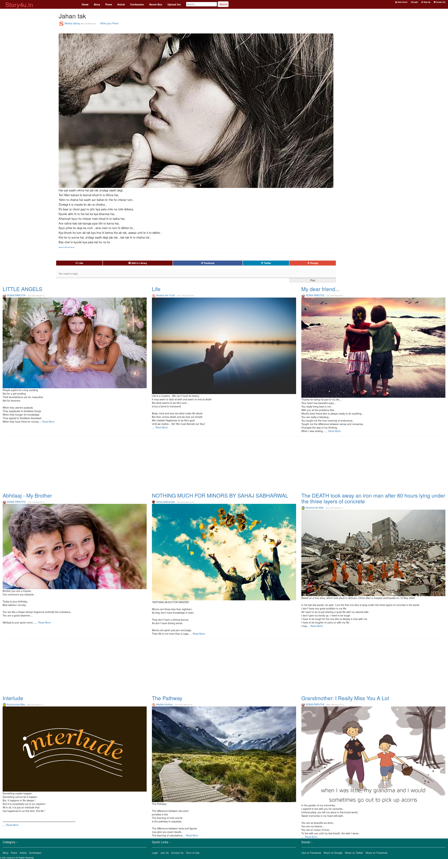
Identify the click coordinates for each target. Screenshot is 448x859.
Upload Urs (174, 4)
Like (80, 263)
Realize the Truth (165, 295)
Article (121, 4)
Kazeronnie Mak (315, 507)
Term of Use (193, 852)
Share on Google (333, 852)
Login (415, 2)
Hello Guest (402, 2)
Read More (47, 421)
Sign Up (426, 2)
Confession (137, 4)
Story (97, 4)
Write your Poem (109, 23)
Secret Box (155, 4)
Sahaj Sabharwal (165, 501)
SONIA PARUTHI (16, 295)
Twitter (267, 263)
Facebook (208, 263)
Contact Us (440, 2)
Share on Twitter (354, 852)
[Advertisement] (28, 61)
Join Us (164, 852)
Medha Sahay (72, 23)
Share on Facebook (376, 852)
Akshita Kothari (164, 704)
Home (85, 4)
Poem (108, 4)
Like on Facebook (311, 852)
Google (314, 263)
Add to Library (139, 263)
